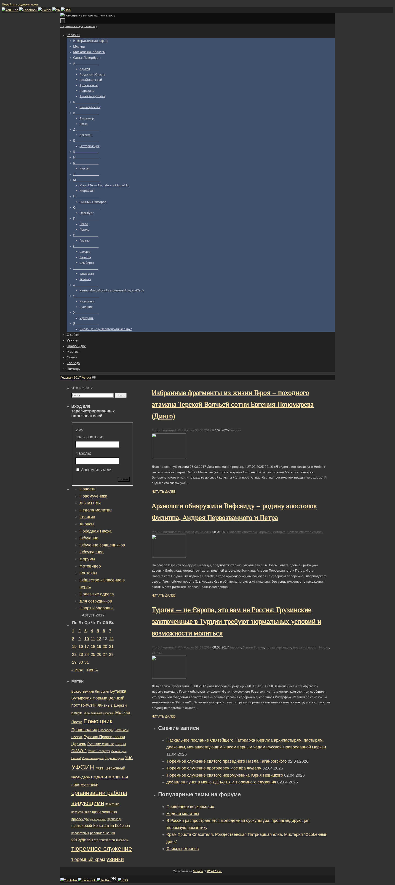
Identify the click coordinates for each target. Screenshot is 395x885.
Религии (87, 517)
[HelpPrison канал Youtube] (10, 10)
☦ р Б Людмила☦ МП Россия (173, 430)
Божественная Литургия (90, 691)
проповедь (114, 819)
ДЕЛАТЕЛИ (90, 503)
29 (74, 662)
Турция (323, 647)
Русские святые (100, 744)
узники (157, 652)
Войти (124, 479)
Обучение (89, 538)
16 (80, 646)
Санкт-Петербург (99, 751)
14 (111, 638)
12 (99, 638)
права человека (305, 647)
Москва (122, 712)
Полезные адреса (97, 594)
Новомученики (93, 496)
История (279, 532)
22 (74, 654)
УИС (129, 758)
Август (86, 377)
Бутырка (118, 691)
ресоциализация (102, 833)
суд (96, 840)
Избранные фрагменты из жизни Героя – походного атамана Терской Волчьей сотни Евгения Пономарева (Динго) (233, 404)
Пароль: (83, 453)
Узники (248, 647)
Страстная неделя (93, 758)
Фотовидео (90, 566)
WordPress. (214, 871)
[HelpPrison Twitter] (45, 10)
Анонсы (87, 524)
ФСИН (100, 768)
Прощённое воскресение (190, 806)
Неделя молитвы (182, 813)
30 (80, 662)
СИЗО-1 (120, 744)
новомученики (84, 784)
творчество (107, 840)
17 (86, 646)
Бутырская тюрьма (89, 698)
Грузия (259, 647)
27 (105, 654)
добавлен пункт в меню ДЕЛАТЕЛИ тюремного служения (221, 782)
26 (99, 654)
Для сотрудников (96, 601)
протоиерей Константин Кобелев (100, 825)
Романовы (121, 730)
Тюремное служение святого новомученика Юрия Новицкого (224, 775)
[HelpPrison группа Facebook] (28, 10)
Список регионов (182, 848)
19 (99, 646)
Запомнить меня (96, 470)
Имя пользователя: (89, 433)
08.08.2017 (203, 430)
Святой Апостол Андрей (305, 532)
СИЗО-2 (79, 750)
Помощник (97, 721)
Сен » (92, 670)
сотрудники (82, 839)
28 (111, 654)
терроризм (122, 840)
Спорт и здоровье (97, 608)
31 (86, 662)
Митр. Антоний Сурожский (99, 713)
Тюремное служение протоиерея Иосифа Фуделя (213, 768)
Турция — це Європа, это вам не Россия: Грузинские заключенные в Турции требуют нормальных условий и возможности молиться (236, 621)
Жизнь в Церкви (112, 705)
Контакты (88, 573)
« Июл (77, 670)
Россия (77, 737)
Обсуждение (92, 552)
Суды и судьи (114, 758)
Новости (235, 430)
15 (74, 646)
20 (105, 646)
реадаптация (80, 833)
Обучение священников (102, 545)
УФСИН (83, 767)
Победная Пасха (96, 531)
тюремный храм (88, 859)
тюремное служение (101, 848)
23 (80, 654)
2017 (77, 377)
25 (93, 654)
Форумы (87, 559)
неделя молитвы (109, 776)
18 (93, 646)
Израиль (265, 532)
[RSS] (66, 10)
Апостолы (249, 532)
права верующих (278, 647)
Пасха (76, 722)
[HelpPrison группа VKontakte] (56, 10)
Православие (84, 729)
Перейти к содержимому (20, 4)
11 (93, 638)
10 (86, 638)
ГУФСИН (88, 705)
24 (86, 654)
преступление (98, 819)
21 (111, 646)
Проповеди (105, 730)
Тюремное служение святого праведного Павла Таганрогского (226, 761)
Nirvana (198, 871)
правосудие (80, 819)
